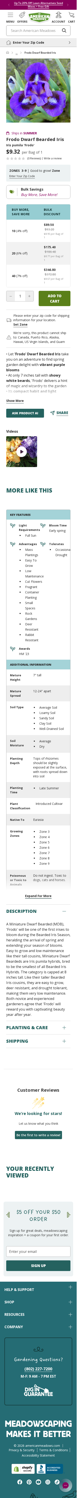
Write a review (53, 158)
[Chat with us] (65, 1485)
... (17, 53)
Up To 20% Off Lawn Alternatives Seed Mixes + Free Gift (38, 4)
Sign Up (38, 1265)
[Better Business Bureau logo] (50, 1469)
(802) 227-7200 (38, 1368)
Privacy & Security (21, 1450)
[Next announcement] (67, 5)
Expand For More (38, 896)
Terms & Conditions (53, 1450)
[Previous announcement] (9, 5)
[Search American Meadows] (64, 30)
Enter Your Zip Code (22, 176)
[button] (10, 17)
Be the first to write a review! (38, 1135)
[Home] (7, 52)
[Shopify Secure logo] (23, 1469)
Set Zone (20, 324)
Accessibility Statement (38, 1455)
